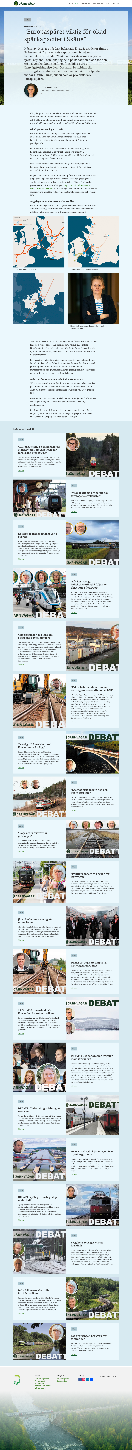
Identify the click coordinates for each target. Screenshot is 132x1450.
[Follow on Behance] (91, 1379)
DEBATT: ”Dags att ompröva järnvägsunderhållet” (89, 964)
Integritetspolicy (63, 1379)
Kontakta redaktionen (43, 1386)
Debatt (76, 3)
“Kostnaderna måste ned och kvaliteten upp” (89, 791)
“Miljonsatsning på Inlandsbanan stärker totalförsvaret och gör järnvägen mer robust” (39, 449)
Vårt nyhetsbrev (40, 1388)
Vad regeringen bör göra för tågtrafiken (89, 1337)
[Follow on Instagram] (83, 1379)
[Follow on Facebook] (80, 1379)
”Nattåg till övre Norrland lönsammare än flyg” (34, 746)
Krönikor (83, 3)
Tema (107, 3)
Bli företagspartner (42, 1379)
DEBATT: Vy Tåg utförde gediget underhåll (38, 1198)
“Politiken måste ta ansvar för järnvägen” (90, 875)
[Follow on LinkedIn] (87, 1379)
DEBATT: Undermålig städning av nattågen (39, 1110)
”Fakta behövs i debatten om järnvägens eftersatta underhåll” (92, 688)
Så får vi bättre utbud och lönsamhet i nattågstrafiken (36, 1012)
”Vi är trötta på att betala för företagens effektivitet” (89, 494)
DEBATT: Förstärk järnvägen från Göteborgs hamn (92, 1153)
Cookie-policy (62, 1381)
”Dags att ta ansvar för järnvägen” (32, 834)
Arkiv (71, 3)
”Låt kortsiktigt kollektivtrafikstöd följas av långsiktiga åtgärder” (89, 584)
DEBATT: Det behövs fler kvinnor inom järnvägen (92, 1057)
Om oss (112, 3)
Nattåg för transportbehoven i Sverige (37, 535)
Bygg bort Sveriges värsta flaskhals (87, 1244)
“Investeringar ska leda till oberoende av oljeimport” (35, 636)
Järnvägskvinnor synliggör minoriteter (35, 921)
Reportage (92, 3)
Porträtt (100, 3)
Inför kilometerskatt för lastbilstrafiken (33, 1292)
